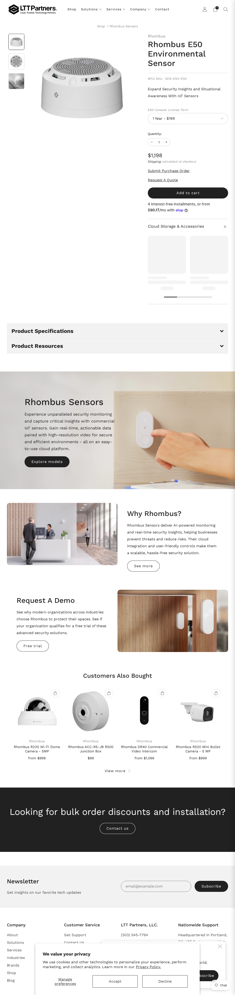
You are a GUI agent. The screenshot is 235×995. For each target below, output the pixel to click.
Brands (13, 965)
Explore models (47, 461)
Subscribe (211, 886)
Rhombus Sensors (124, 26)
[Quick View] (55, 693)
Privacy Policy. (148, 967)
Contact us (117, 828)
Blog (11, 980)
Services (113, 9)
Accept (115, 981)
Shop (71, 9)
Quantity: (155, 134)
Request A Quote (163, 180)
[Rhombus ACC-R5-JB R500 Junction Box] (91, 711)
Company (138, 9)
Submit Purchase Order (169, 171)
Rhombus (156, 36)
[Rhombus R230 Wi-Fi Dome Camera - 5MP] (37, 711)
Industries (16, 957)
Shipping (154, 161)
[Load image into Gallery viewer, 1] (16, 42)
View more (115, 771)
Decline (165, 981)
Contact (162, 9)
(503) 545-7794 (134, 935)
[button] (117, 330)
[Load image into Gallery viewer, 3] (16, 81)
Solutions (89, 9)
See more (143, 566)
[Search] (226, 9)
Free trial (32, 646)
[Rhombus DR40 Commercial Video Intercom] (144, 711)
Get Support (75, 935)
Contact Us (74, 942)
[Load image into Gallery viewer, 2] (16, 62)
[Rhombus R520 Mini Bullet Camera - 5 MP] (198, 711)
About (12, 935)
